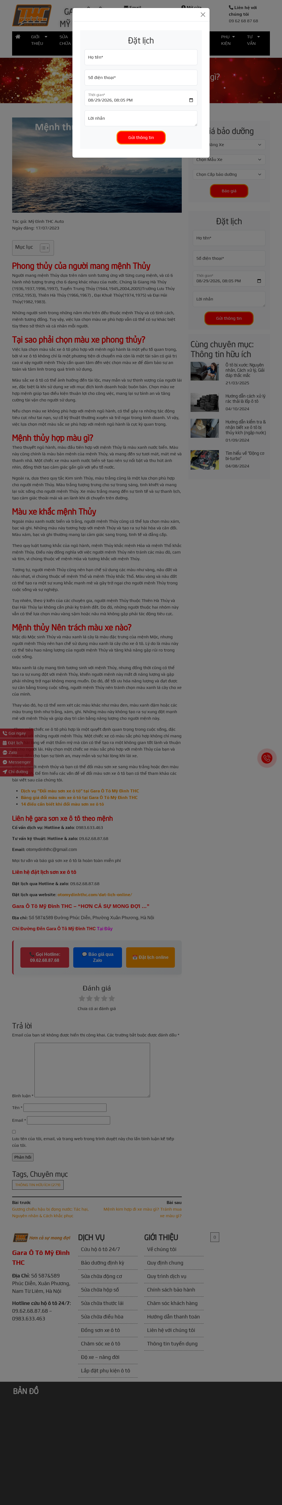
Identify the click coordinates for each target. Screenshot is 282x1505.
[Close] (203, 14)
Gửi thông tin (141, 137)
